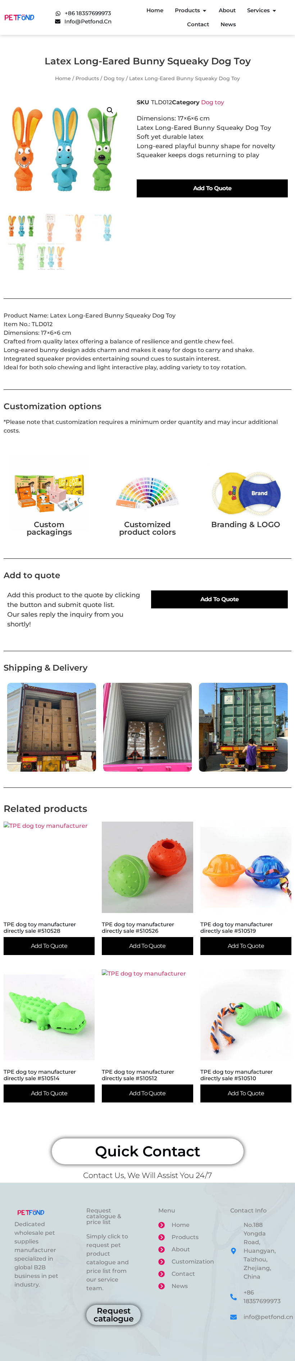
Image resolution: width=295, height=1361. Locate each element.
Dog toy (114, 78)
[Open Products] (204, 10)
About (227, 10)
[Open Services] (274, 10)
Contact (198, 24)
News (228, 24)
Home (154, 10)
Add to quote (212, 188)
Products (187, 10)
